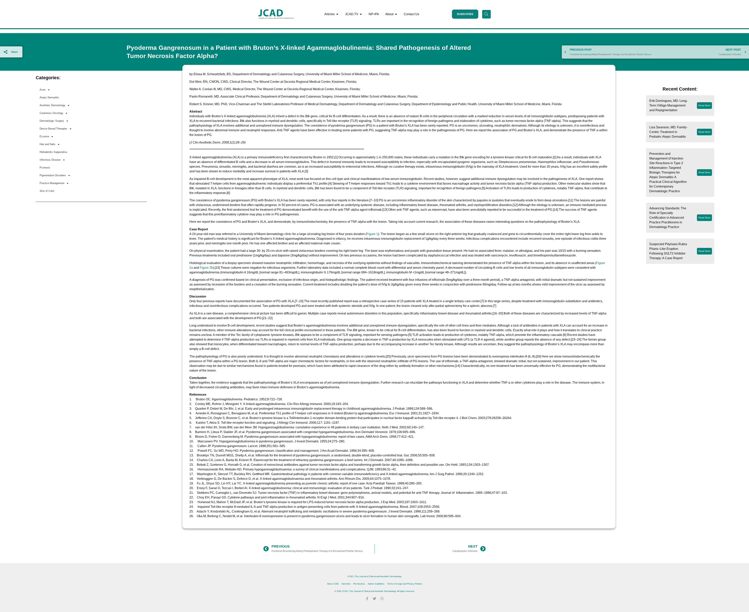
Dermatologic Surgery (52, 120)
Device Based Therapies (53, 128)
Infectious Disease (50, 159)
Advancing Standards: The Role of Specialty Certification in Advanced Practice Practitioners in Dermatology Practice (667, 218)
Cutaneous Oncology (51, 113)
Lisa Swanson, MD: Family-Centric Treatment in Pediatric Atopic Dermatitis (668, 132)
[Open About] (396, 14)
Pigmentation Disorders (53, 175)
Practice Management (52, 183)
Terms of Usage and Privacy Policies (404, 584)
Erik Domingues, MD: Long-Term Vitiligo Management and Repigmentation (668, 105)
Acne (42, 89)
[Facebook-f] (367, 598)
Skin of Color (47, 190)
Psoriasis (45, 167)
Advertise (346, 584)
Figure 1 (372, 234)
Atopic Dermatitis (49, 97)
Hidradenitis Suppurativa (53, 152)
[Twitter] (374, 598)
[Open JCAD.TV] (360, 14)
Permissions (359, 584)
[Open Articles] (337, 14)
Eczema (44, 136)
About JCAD (333, 584)
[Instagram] (382, 598)
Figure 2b (206, 267)
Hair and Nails (47, 144)
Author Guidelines (376, 584)
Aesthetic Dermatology (52, 105)
